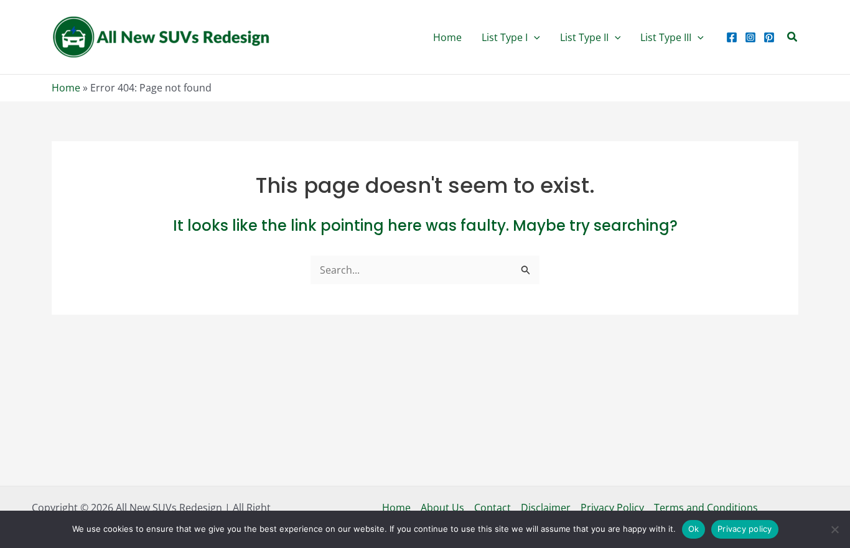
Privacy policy (744, 529)
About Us (442, 507)
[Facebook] (731, 37)
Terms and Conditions (706, 507)
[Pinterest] (769, 37)
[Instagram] (750, 37)
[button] (511, 37)
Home (66, 88)
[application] (534, 37)
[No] (834, 529)
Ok (693, 529)
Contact (492, 507)
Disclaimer (546, 507)
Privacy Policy (612, 507)
